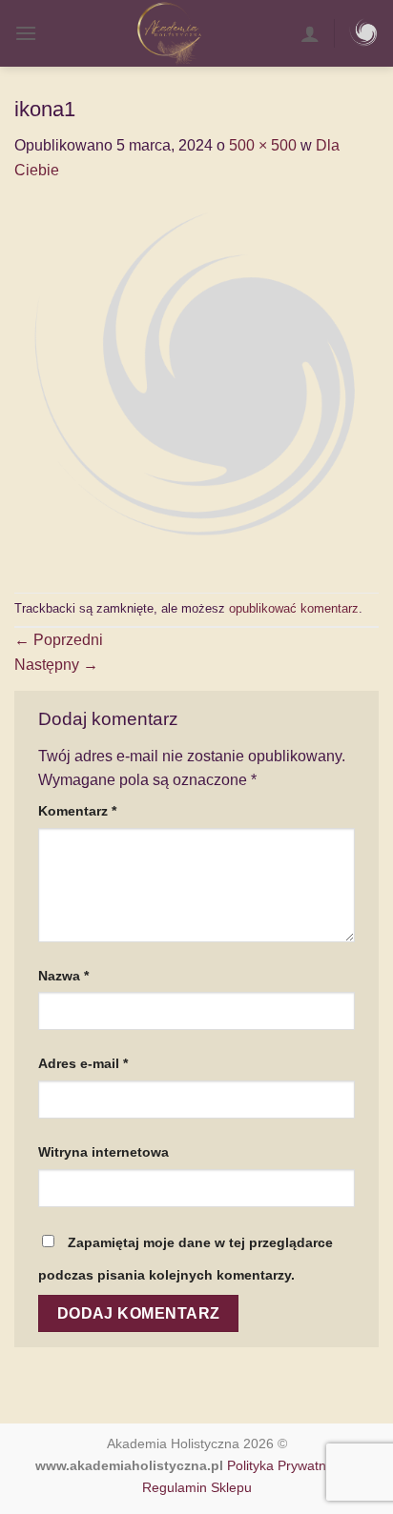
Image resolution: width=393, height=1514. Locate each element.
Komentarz (77, 810)
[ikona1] (196, 386)
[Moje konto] (310, 33)
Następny (56, 664)
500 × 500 (263, 145)
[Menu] (25, 33)
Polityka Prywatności (288, 1465)
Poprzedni (58, 640)
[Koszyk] (363, 33)
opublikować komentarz (294, 608)
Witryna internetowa (103, 1152)
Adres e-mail (83, 1063)
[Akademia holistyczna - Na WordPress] (169, 33)
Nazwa (63, 975)
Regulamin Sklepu (197, 1487)
